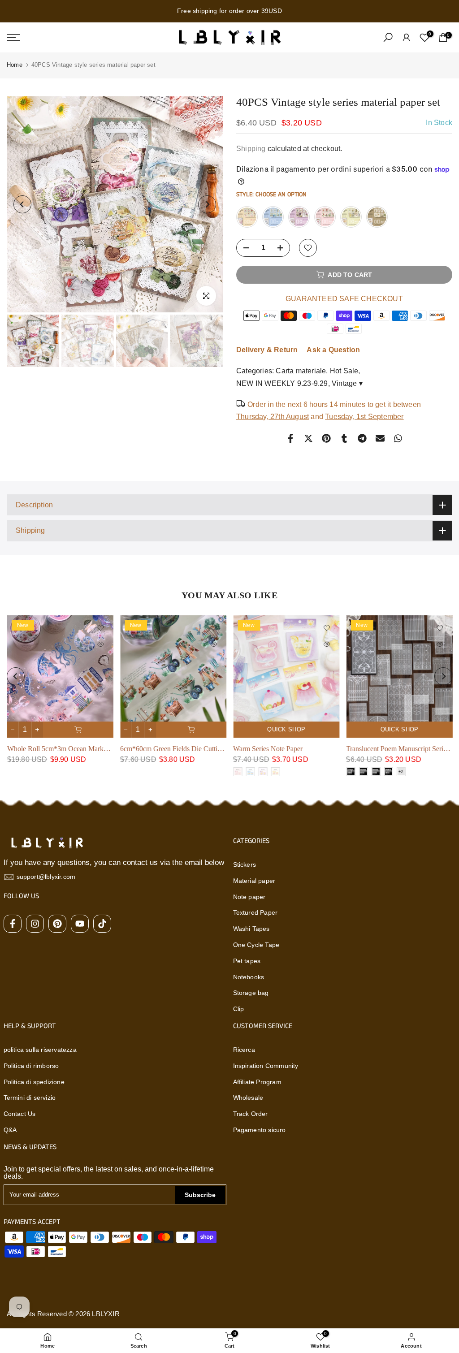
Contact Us (20, 1113)
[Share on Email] (380, 438)
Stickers (244, 864)
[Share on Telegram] (362, 438)
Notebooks (248, 977)
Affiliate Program (257, 1081)
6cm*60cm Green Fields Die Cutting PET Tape (187, 748)
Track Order (250, 1113)
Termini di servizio (30, 1097)
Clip (238, 1008)
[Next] (207, 204)
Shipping (251, 148)
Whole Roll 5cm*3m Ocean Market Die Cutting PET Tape (90, 748)
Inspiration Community (266, 1065)
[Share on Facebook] (290, 438)
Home (14, 64)
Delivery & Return (267, 350)
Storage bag (251, 992)
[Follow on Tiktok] (102, 924)
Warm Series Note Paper (268, 748)
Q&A (10, 1129)
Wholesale (248, 1097)
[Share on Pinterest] (326, 438)
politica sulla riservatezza (40, 1049)
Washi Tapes (251, 928)
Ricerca (244, 1049)
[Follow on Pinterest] (57, 924)
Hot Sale (344, 371)
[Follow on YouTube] (80, 924)
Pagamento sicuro (259, 1129)
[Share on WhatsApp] (398, 438)
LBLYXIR (105, 1314)
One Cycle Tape (256, 944)
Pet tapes (247, 960)
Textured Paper (255, 912)
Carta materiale (301, 371)
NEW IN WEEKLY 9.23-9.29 (282, 383)
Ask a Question (333, 350)
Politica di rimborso (31, 1065)
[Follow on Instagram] (35, 924)
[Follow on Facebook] (13, 924)
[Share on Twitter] (308, 438)
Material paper (254, 880)
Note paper (249, 896)
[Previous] (22, 204)
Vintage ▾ (347, 383)
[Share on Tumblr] (344, 438)
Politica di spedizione (34, 1081)
